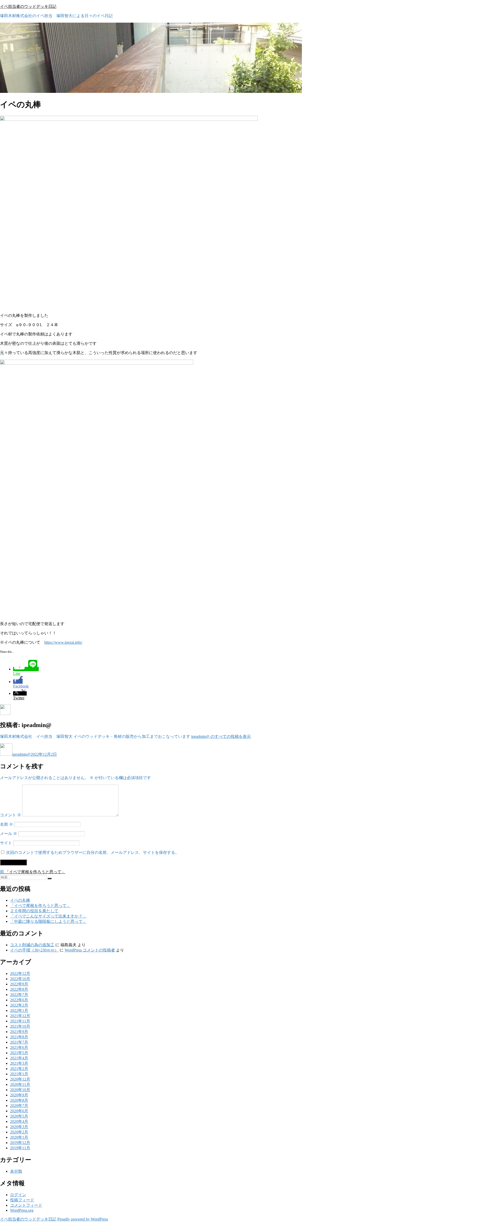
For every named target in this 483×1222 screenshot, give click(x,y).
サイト (6, 843)
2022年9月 (19, 984)
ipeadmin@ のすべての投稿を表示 (221, 736)
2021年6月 (19, 1047)
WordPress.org (21, 1210)
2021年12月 (20, 1016)
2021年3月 (19, 1063)
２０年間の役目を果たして (34, 911)
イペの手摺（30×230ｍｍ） (34, 950)
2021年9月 (19, 1031)
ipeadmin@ (21, 754)
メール (8, 833)
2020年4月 (19, 1121)
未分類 (16, 1171)
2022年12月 (20, 973)
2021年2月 (19, 1068)
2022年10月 (20, 979)
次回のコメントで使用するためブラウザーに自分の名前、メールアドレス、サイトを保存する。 (92, 852)
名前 (6, 824)
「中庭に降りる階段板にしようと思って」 (48, 921)
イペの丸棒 (20, 900)
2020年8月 (19, 1100)
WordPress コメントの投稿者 (90, 950)
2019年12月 (20, 1142)
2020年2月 (19, 1132)
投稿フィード (22, 1200)
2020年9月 (19, 1095)
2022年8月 (19, 989)
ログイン (18, 1195)
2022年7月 (19, 994)
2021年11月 (20, 1021)
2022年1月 (19, 1010)
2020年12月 (20, 1079)
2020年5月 (19, 1116)
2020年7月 (19, 1105)
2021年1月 (19, 1074)
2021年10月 (20, 1026)
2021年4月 (19, 1058)
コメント (10, 815)
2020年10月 (20, 1090)
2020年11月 (20, 1084)
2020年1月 (19, 1137)
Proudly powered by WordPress (82, 1219)
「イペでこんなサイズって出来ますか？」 (48, 916)
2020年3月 (19, 1127)
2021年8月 (19, 1037)
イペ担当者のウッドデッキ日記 (28, 6)
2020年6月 (19, 1111)
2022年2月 (19, 1005)
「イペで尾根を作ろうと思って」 (40, 905)
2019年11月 (20, 1148)
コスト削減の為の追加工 (32, 945)
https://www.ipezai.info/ (63, 642)
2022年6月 (19, 1000)
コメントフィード (26, 1205)
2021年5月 (19, 1053)
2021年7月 (19, 1042)
